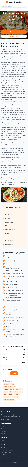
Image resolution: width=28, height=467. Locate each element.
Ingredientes (14, 36)
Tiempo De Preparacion (9, 386)
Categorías (4, 429)
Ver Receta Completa (14, 32)
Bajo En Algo (16, 397)
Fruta (21, 392)
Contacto (3, 454)
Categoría (22, 27)
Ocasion (6, 392)
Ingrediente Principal (9, 389)
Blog (2, 440)
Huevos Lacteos (13, 392)
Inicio (2, 426)
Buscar (3, 433)
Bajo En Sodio (7, 397)
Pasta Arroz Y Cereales (9, 399)
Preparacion (19, 389)
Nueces (10, 394)
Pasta (14, 373)
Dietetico (17, 394)
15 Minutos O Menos (9, 384)
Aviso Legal (4, 448)
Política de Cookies (6, 452)
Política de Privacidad (7, 450)
